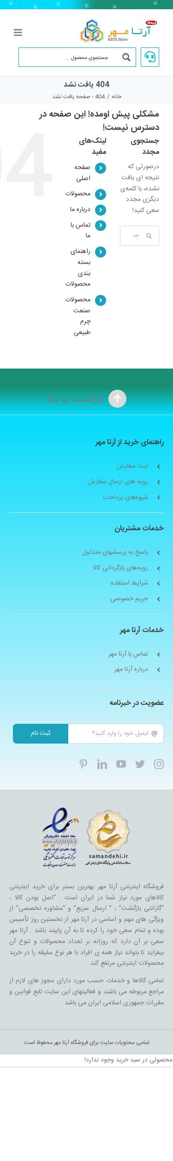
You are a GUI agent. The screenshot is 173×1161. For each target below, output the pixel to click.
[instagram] (159, 764)
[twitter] (140, 764)
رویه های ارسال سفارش (118, 482)
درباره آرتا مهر (131, 669)
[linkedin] (102, 764)
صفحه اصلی (82, 173)
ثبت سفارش (132, 466)
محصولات (77, 193)
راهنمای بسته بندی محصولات (77, 268)
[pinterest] (83, 764)
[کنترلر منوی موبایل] (19, 32)
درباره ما (80, 209)
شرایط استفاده (129, 583)
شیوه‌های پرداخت (125, 498)
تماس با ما (80, 231)
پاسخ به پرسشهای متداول (115, 552)
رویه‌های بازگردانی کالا (120, 568)
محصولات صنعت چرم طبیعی (77, 316)
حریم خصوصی (129, 599)
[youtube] (121, 764)
